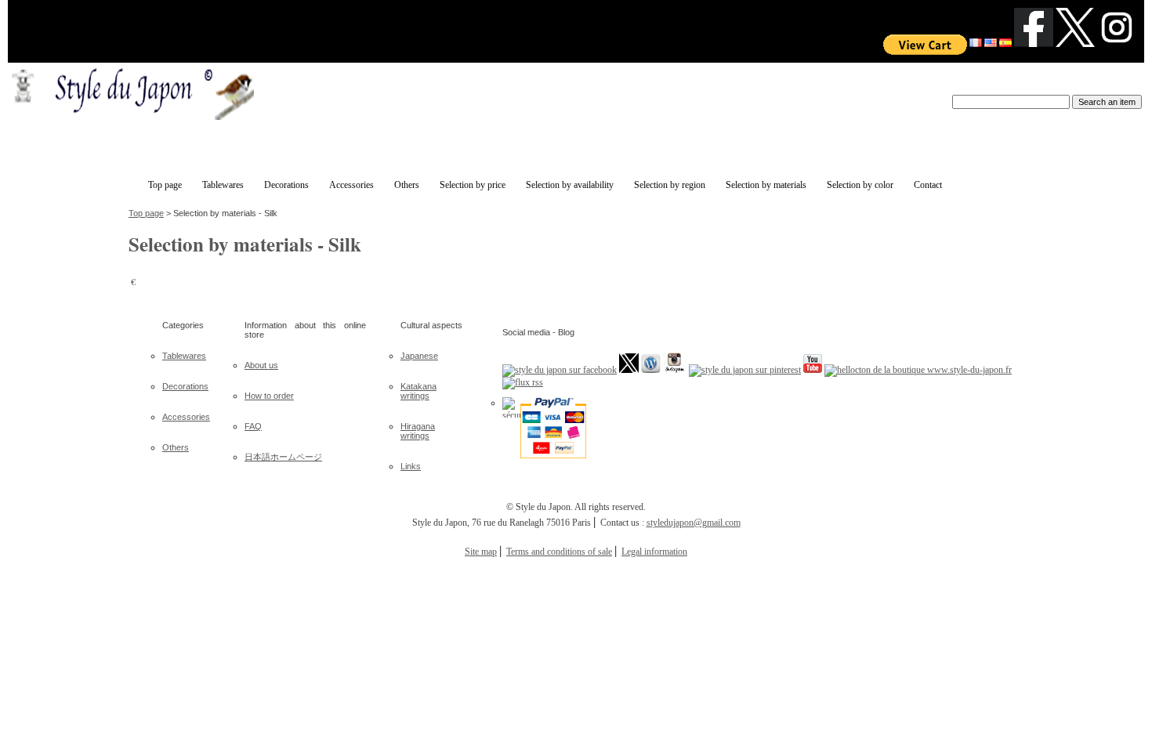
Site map (481, 551)
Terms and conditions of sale (559, 551)
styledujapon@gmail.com (694, 522)
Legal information (654, 551)
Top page (146, 213)
